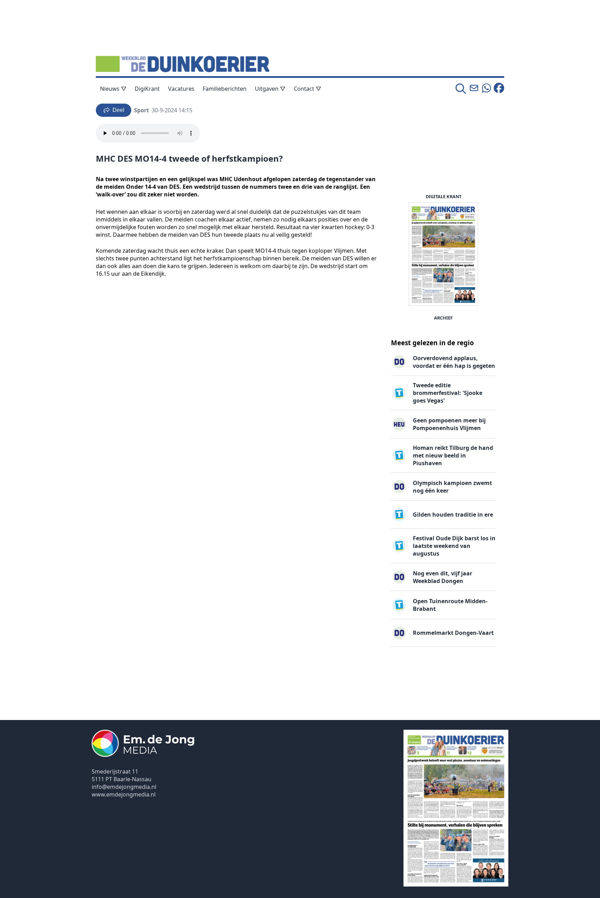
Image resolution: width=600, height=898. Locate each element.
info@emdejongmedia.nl (124, 787)
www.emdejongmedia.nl (124, 794)
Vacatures (181, 88)
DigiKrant (147, 88)
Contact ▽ (307, 88)
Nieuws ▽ (113, 88)
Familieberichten (225, 88)
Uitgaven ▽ (270, 88)
